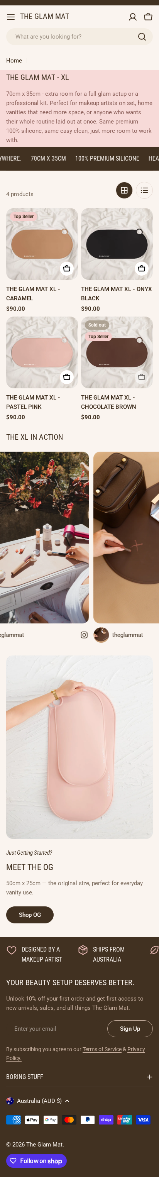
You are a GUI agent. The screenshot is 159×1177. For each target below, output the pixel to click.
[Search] (142, 36)
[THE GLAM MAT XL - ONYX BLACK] (117, 244)
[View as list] (144, 190)
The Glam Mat (44, 16)
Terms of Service (102, 1049)
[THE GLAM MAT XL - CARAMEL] (42, 244)
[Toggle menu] (10, 17)
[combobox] (79, 36)
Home (14, 60)
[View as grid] (124, 190)
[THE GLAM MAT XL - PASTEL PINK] (42, 352)
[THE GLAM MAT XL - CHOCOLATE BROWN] (117, 352)
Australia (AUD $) (39, 1100)
